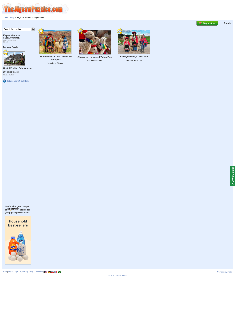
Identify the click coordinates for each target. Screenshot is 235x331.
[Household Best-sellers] (18, 264)
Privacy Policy (27, 272)
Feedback (39, 272)
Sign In (227, 23)
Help (5, 272)
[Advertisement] (152, 9)
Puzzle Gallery (8, 18)
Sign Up (18, 272)
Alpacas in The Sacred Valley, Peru (95, 57)
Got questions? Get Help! (18, 81)
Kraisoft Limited (120, 276)
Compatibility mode (224, 272)
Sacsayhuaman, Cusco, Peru (134, 56)
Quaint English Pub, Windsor (17, 68)
